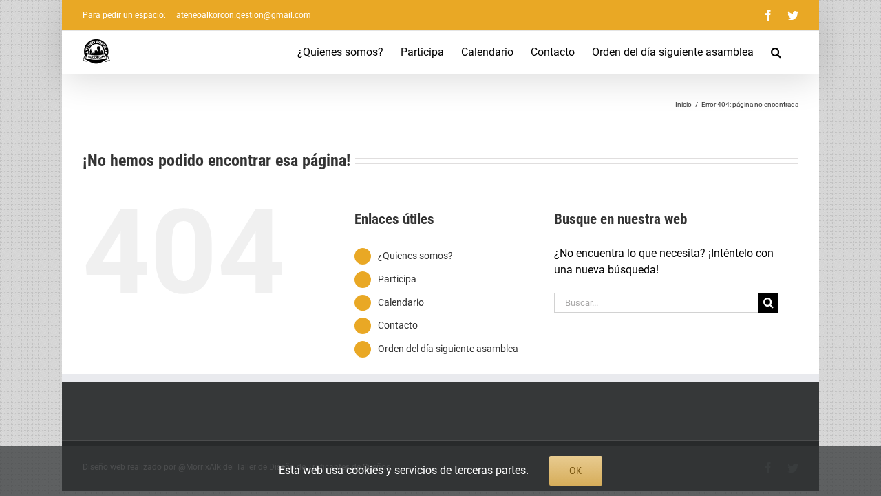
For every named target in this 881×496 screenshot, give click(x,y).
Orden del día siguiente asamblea (448, 348)
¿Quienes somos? (415, 255)
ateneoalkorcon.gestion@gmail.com (243, 15)
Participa (397, 279)
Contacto (398, 325)
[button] (776, 52)
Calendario (401, 302)
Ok (575, 470)
